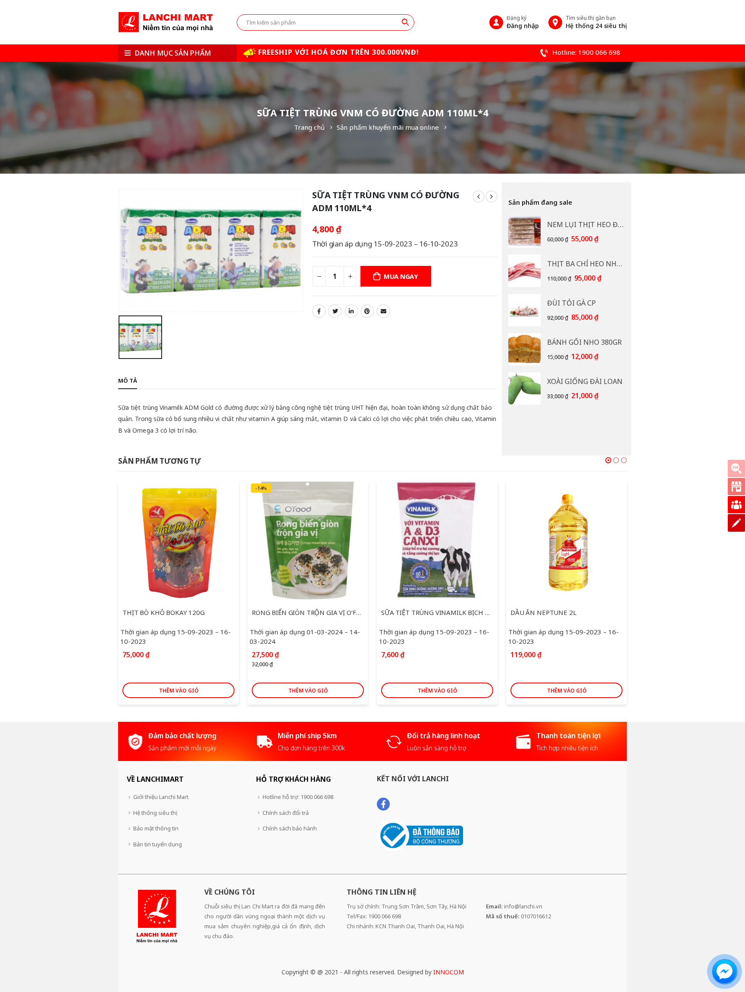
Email (383, 311)
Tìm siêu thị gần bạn (596, 22)
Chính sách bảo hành (290, 828)
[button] (608, 460)
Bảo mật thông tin (155, 828)
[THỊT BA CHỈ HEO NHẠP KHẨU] (524, 271)
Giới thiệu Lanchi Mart (160, 797)
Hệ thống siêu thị (155, 813)
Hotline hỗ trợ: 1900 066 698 (298, 797)
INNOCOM (448, 972)
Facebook (319, 311)
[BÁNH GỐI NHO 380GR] (524, 349)
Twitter (335, 311)
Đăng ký (523, 22)
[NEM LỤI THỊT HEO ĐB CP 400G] (524, 231)
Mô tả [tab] (127, 380)
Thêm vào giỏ (178, 690)
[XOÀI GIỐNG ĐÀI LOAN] (524, 388)
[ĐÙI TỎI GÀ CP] (524, 310)
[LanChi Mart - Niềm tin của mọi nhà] (165, 22)
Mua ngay (401, 276)
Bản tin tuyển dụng (157, 844)
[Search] (405, 22)
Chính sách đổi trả (286, 813)
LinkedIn (351, 311)
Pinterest (367, 311)
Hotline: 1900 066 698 (585, 52)
